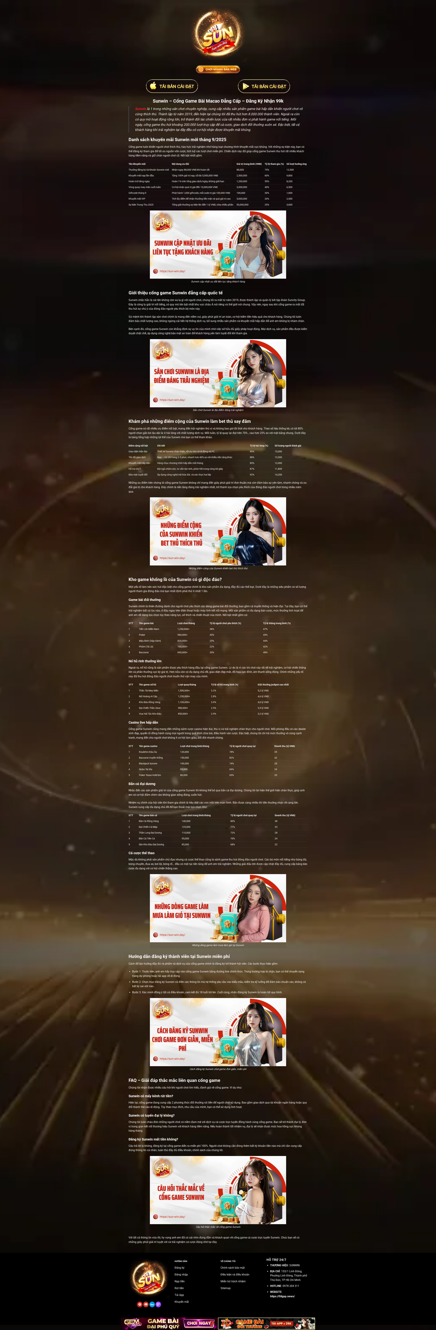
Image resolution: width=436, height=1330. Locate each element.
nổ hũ (143, 667)
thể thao (199, 859)
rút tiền (208, 1102)
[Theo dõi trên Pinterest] (140, 1304)
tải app (162, 976)
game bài (218, 606)
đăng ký (220, 963)
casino (198, 729)
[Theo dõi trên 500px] (152, 1304)
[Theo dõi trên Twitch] (158, 1304)
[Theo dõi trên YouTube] (146, 1304)
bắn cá (225, 790)
